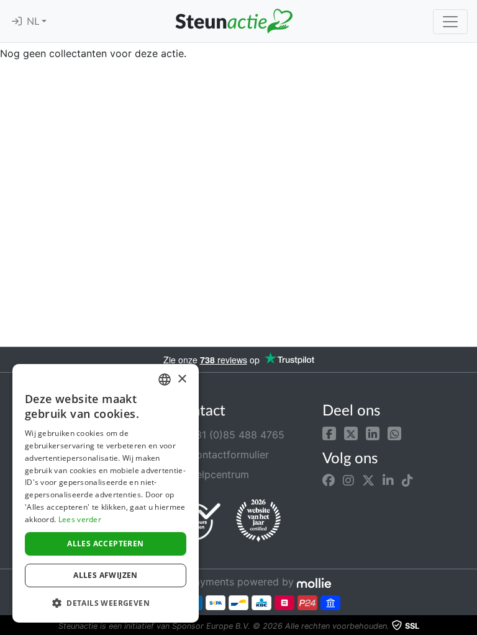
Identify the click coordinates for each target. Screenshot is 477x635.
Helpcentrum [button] (217, 474)
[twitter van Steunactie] (368, 480)
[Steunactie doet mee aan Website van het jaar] (258, 521)
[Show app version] (468, 626)
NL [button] (34, 22)
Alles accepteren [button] (105, 543)
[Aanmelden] (16, 21)
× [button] (181, 379)
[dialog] (105, 493)
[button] (329, 432)
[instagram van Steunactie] (348, 480)
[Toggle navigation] (450, 21)
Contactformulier (227, 454)
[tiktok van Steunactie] (407, 480)
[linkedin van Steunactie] (388, 480)
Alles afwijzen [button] (105, 575)
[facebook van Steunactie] (328, 480)
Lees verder (79, 519)
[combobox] (164, 379)
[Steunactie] (233, 21)
